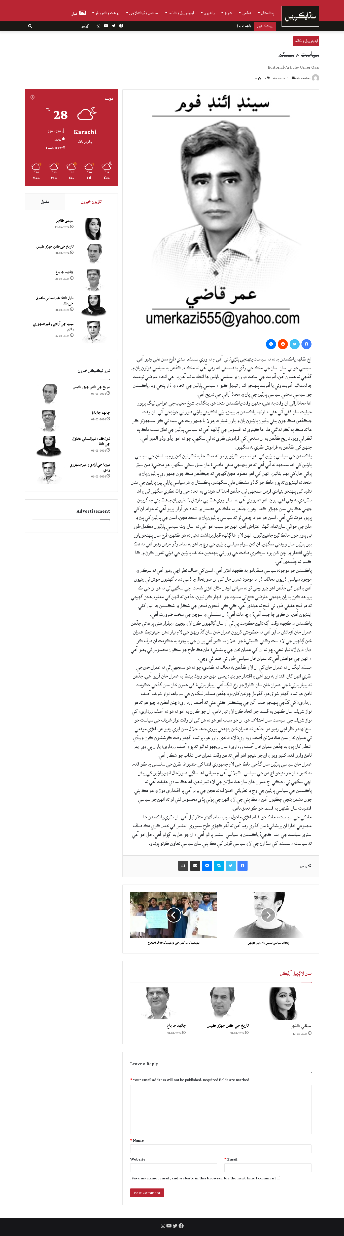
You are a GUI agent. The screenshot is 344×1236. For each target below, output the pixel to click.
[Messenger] (271, 344)
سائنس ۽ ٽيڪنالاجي (143, 13)
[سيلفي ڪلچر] (284, 1003)
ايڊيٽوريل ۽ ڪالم (181, 13)
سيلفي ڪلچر (301, 1025)
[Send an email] (293, 78)
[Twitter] (295, 344)
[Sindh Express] (300, 16)
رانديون (209, 13)
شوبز (228, 13)
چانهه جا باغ (176, 1025)
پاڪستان (267, 13)
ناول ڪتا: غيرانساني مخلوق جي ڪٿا (230, 25)
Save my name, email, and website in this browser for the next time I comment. (203, 1178)
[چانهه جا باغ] (158, 1003)
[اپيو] (183, 866)
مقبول (45, 201)
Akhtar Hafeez (303, 78)
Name (137, 1140)
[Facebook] (306, 344)
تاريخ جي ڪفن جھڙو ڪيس (228, 1025)
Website (138, 1159)
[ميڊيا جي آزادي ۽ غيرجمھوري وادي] (93, 332)
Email (230, 1159)
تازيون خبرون (91, 201)
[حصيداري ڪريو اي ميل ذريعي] (195, 866)
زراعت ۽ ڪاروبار (107, 13)
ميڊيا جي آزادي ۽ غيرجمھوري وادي (53, 326)
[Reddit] (283, 344)
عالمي (246, 13)
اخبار (75, 13)
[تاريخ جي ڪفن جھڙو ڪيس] (221, 1003)
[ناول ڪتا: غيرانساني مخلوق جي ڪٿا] (93, 306)
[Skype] (219, 866)
